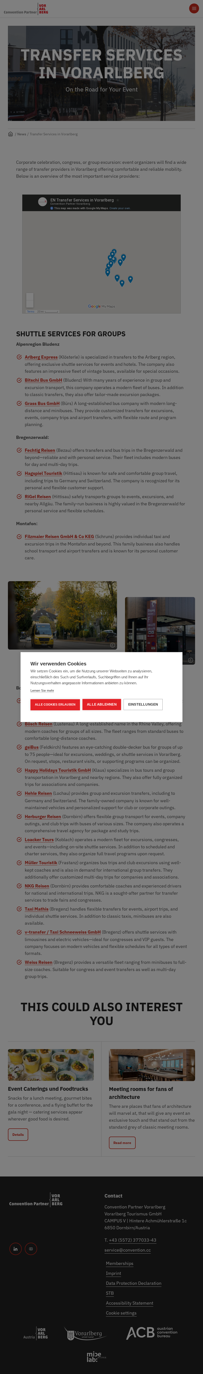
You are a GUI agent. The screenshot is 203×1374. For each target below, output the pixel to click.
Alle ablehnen (102, 704)
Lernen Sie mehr (42, 690)
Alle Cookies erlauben (55, 704)
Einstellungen (143, 704)
